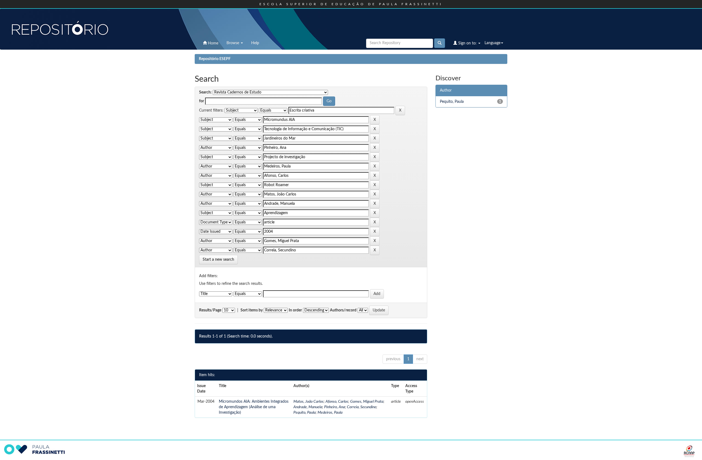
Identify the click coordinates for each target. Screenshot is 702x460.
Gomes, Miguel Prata (366, 402)
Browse (233, 43)
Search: (205, 92)
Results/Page (210, 310)
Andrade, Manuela (307, 407)
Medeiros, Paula (330, 412)
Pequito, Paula (304, 412)
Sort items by (251, 310)
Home (212, 43)
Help (255, 43)
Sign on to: (467, 43)
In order (295, 310)
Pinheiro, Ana (334, 407)
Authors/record (343, 310)
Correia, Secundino (361, 407)
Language (492, 43)
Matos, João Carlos (308, 402)
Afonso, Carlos (336, 402)
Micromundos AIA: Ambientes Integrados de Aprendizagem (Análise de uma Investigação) (253, 407)
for (201, 101)
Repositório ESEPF (215, 59)
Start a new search (218, 260)
